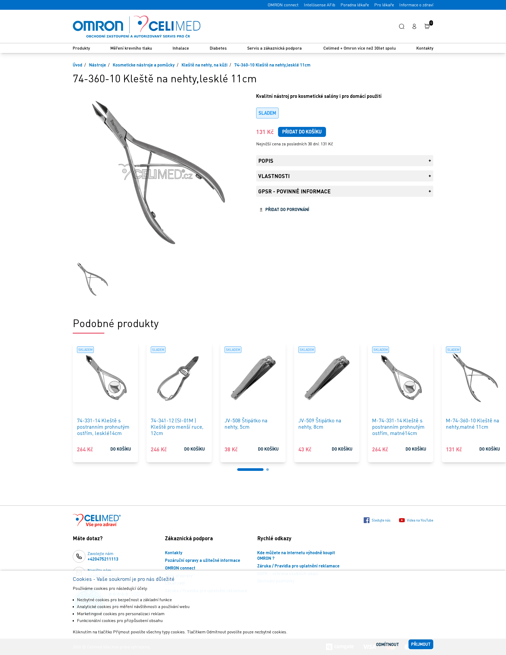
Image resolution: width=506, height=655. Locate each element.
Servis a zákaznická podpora (275, 47)
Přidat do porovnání (287, 209)
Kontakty (424, 47)
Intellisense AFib (319, 4)
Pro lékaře (384, 4)
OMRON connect (283, 4)
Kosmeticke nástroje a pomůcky (144, 64)
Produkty (81, 47)
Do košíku (120, 448)
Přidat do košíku (302, 132)
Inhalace (181, 47)
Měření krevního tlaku (131, 47)
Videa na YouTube (420, 520)
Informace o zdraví (416, 4)
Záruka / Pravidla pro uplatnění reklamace (298, 565)
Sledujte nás (381, 520)
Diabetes (218, 47)
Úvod (77, 64)
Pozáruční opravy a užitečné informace (202, 560)
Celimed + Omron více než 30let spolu (359, 47)
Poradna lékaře (354, 4)
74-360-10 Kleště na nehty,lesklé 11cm (272, 64)
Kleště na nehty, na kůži (204, 64)
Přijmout (421, 644)
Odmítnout (387, 644)
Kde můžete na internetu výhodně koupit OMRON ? (296, 555)
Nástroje (97, 64)
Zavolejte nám (102, 556)
